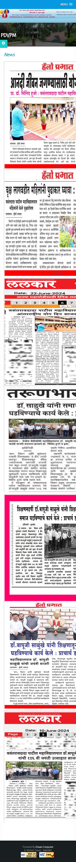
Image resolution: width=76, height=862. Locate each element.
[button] (66, 4)
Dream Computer (44, 846)
